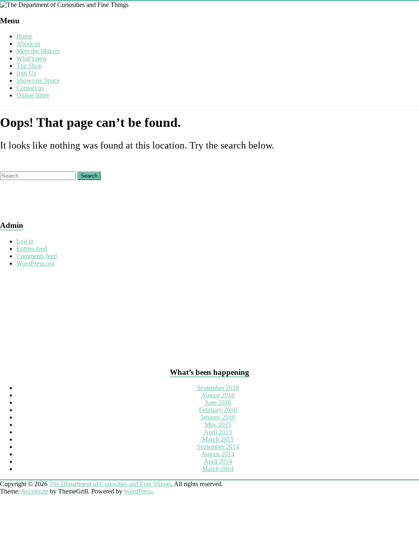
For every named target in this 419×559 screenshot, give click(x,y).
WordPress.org (35, 263)
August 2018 (217, 395)
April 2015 (218, 431)
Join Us (26, 73)
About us (28, 43)
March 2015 (218, 439)
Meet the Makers (38, 50)
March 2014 (218, 468)
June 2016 (218, 402)
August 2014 (217, 454)
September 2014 (218, 446)
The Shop (29, 65)
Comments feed (36, 255)
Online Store (32, 95)
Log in (25, 241)
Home (24, 36)
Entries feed (31, 248)
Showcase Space (38, 80)
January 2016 (217, 417)
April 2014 (218, 461)
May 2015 (218, 424)
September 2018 (218, 387)
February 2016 (218, 409)
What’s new (31, 58)
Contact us (30, 87)
